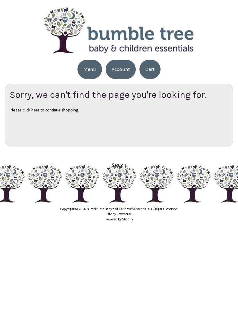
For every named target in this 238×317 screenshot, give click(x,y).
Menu (89, 69)
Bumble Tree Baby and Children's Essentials (118, 209)
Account (121, 69)
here (35, 110)
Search (119, 165)
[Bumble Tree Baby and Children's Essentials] (119, 53)
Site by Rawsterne (119, 214)
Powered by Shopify (119, 219)
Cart (150, 69)
